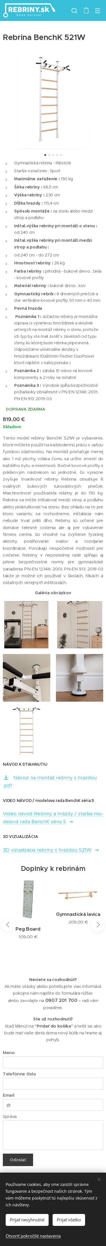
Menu (97, 10)
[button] (74, 10)
